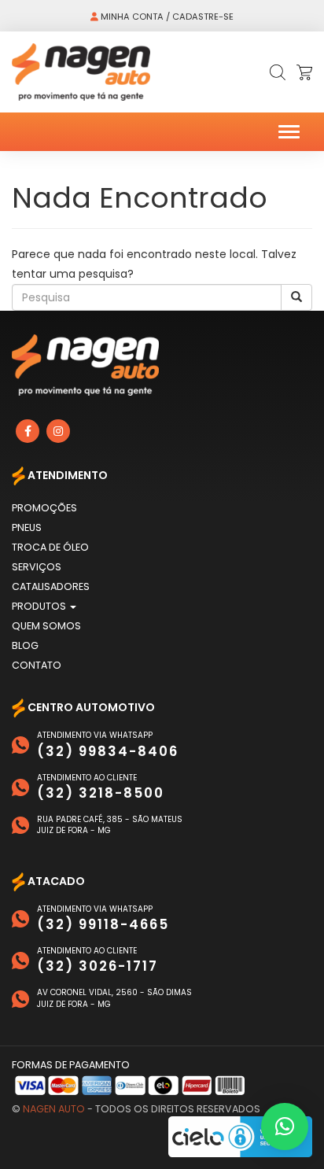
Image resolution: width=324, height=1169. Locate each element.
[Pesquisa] (296, 297)
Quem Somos (46, 625)
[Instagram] (58, 431)
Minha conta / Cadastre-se (166, 16)
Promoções (44, 507)
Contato (36, 665)
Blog (25, 645)
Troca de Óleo (50, 547)
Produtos (40, 606)
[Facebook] (27, 431)
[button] (284, 1126)
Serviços (36, 566)
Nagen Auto (54, 1109)
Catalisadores (51, 586)
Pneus (27, 527)
